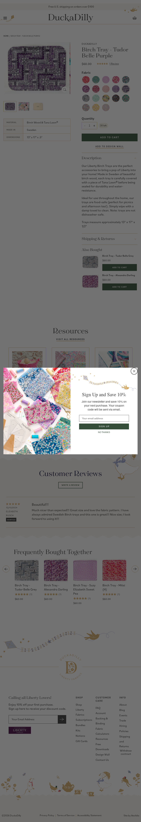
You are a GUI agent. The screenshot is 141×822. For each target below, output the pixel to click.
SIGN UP (104, 426)
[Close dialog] (134, 371)
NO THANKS (104, 432)
